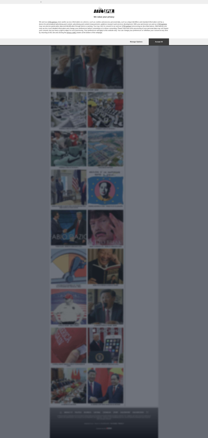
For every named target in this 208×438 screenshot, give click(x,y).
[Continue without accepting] (41, 2)
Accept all (159, 42)
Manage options (136, 42)
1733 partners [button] (52, 22)
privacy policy (71, 32)
